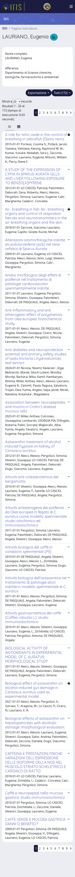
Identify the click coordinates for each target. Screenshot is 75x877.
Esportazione (37, 93)
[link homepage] (13, 6)
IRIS (4, 28)
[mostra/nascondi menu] (71, 6)
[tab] (9, 126)
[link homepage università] (47, 6)
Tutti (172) (61, 93)
